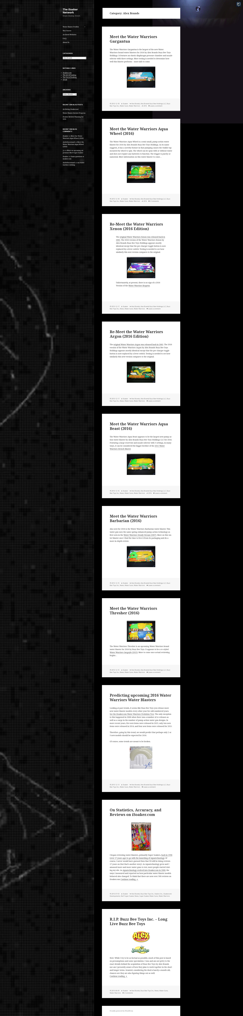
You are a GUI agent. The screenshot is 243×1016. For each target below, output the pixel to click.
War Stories (67, 31)
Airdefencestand (69, 142)
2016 (145, 106)
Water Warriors (134, 106)
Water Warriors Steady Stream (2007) (140, 535)
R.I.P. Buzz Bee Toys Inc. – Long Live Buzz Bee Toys (138, 921)
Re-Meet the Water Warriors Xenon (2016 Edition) (136, 226)
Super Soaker (144, 896)
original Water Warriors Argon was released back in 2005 (138, 344)
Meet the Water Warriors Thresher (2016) (133, 610)
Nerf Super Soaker (127, 896)
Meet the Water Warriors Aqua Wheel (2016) (73, 144)
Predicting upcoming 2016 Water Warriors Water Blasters (140, 697)
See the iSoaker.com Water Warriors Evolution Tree (132, 714)
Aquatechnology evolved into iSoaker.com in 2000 (144, 870)
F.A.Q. (65, 38)
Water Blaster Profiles (71, 27)
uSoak (65, 80)
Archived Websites (69, 35)
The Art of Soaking (69, 75)
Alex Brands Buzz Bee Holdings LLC (153, 104)
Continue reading (129, 879)
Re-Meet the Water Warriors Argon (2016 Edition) (136, 334)
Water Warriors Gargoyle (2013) (124, 652)
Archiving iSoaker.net (71, 109)
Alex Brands (135, 104)
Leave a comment (156, 106)
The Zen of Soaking (70, 77)
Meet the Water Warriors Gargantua (133, 39)
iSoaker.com (67, 73)
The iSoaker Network (70, 11)
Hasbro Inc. (159, 894)
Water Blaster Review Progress (74, 113)
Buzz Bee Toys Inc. (147, 894)
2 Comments (154, 201)
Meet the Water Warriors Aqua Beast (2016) (139, 426)
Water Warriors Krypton (139, 285)
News (122, 309)
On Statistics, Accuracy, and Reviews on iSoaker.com (135, 812)
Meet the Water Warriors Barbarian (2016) (133, 518)
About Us (66, 42)
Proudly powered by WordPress (121, 1011)
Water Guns (124, 106)
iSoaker (65, 136)
